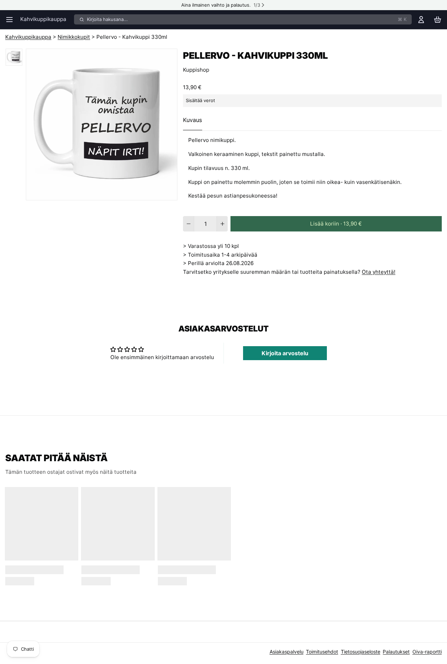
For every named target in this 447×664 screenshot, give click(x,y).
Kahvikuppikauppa (43, 19)
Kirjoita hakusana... (246, 19)
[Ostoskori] (437, 19)
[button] (336, 223)
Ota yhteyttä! (378, 272)
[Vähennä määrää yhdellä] (188, 223)
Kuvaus (192, 119)
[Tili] (421, 19)
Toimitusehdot (322, 652)
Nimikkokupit (74, 37)
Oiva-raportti (427, 652)
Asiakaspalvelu (286, 652)
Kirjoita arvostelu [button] (285, 353)
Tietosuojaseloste (360, 652)
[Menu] (11, 19)
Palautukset (396, 652)
